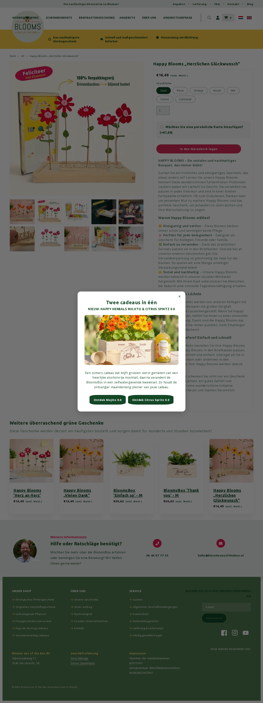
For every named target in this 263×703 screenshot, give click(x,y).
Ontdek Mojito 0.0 (107, 400)
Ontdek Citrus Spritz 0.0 (150, 400)
